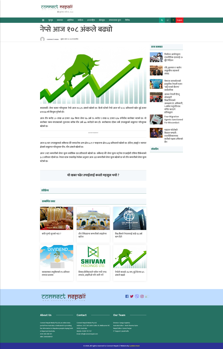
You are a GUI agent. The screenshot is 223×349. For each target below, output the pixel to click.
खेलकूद (102, 20)
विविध (127, 20)
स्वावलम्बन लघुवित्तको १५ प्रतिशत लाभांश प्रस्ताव (56, 273)
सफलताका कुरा (115, 20)
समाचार (60, 20)
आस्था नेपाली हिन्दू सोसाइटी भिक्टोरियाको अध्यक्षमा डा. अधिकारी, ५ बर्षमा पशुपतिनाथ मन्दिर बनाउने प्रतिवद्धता (173, 103)
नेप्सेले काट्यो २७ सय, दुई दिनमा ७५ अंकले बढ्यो (129, 273)
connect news (52, 39)
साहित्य (80, 20)
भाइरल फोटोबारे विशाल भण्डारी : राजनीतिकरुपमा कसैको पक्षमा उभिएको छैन (173, 136)
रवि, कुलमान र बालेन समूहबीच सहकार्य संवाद (172, 71)
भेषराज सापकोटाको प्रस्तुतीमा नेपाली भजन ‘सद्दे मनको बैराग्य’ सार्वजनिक (173, 85)
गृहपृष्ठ (50, 20)
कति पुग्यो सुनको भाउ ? (51, 234)
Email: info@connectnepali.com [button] (87, 334)
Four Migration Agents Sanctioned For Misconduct (173, 120)
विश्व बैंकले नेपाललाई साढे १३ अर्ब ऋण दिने (128, 235)
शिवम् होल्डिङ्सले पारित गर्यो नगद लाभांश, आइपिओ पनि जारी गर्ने (92, 273)
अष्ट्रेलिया (70, 20)
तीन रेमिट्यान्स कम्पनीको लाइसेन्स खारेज (92, 235)
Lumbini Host (134, 345)
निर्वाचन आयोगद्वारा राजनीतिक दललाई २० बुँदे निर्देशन (173, 57)
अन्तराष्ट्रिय (91, 20)
